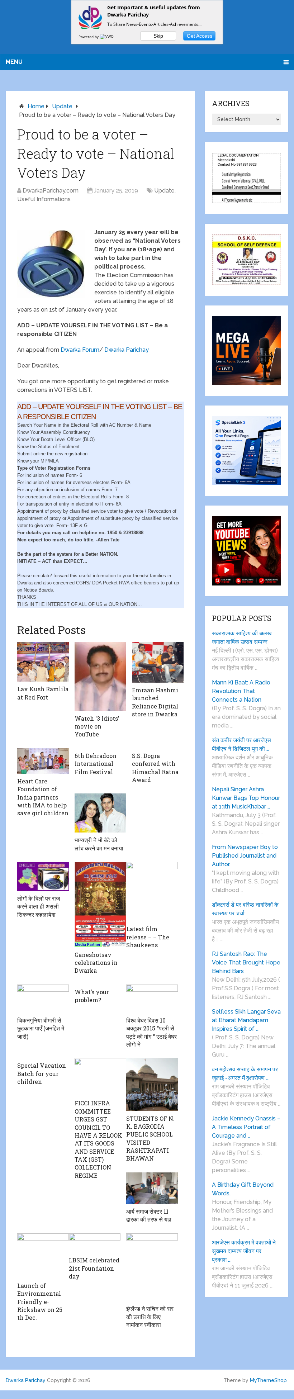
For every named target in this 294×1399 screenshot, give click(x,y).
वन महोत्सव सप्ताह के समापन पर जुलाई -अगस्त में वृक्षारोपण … (245, 1073)
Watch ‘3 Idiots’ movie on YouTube (97, 726)
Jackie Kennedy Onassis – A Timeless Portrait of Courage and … (246, 1127)
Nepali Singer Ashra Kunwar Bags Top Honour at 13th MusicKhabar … (246, 798)
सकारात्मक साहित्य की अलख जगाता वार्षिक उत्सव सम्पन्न (241, 637)
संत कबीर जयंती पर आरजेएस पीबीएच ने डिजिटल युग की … (241, 744)
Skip (158, 36)
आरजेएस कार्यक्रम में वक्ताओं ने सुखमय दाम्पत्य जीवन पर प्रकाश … (244, 1251)
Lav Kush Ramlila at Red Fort (42, 693)
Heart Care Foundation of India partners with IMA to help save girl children (42, 797)
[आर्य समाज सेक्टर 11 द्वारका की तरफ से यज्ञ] (152, 1188)
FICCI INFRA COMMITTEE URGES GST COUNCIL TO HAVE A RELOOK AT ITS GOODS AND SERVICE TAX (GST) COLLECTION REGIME (98, 1139)
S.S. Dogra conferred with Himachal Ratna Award (155, 767)
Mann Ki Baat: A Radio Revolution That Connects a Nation (241, 691)
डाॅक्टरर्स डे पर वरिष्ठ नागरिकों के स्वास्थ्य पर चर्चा (245, 909)
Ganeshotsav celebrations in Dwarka (96, 962)
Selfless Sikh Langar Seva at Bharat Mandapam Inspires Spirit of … (246, 1020)
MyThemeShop (268, 1380)
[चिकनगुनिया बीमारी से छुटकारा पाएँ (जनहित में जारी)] (43, 999)
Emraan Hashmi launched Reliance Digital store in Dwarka (155, 702)
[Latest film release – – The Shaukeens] (152, 891)
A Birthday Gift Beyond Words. (243, 1189)
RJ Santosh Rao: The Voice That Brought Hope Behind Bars (246, 962)
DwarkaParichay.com (51, 190)
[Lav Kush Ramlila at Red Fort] (43, 662)
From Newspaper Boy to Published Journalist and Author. (245, 856)
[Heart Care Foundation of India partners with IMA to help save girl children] (43, 761)
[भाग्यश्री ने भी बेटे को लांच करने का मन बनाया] (100, 813)
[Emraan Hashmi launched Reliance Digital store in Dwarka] (158, 662)
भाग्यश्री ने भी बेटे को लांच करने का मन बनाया (99, 844)
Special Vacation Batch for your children (41, 1073)
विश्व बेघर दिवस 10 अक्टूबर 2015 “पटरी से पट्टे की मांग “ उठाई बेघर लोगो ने (151, 1032)
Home (36, 106)
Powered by (89, 36)
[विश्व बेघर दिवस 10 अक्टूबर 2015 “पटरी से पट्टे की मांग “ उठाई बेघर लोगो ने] (152, 999)
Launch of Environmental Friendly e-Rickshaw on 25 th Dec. (39, 1302)
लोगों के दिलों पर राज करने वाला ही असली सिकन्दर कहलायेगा (38, 906)
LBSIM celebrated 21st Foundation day (94, 1268)
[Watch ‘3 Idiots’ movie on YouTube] (100, 676)
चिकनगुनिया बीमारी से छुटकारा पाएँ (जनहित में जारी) (40, 1028)
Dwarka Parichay (126, 349)
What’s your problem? (92, 996)
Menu (14, 61)
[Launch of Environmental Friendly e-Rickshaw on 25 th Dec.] (43, 1255)
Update (62, 106)
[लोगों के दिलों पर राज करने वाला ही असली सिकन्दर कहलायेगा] (43, 876)
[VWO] (107, 36)
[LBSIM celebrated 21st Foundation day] (94, 1243)
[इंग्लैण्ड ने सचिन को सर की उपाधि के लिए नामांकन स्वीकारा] (152, 1267)
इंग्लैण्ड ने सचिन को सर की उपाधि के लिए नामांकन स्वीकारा (150, 1316)
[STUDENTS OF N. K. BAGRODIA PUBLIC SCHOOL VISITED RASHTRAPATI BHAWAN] (152, 1084)
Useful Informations (44, 199)
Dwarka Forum (80, 349)
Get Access (199, 36)
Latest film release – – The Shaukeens (147, 937)
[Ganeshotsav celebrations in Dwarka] (100, 904)
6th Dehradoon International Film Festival (96, 764)
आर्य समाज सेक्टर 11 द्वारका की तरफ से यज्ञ (148, 1215)
